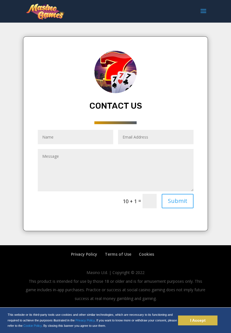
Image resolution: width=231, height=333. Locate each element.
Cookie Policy (32, 325)
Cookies (146, 254)
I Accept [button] (198, 320)
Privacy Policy (85, 320)
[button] (107, 326)
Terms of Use (118, 254)
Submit (177, 201)
